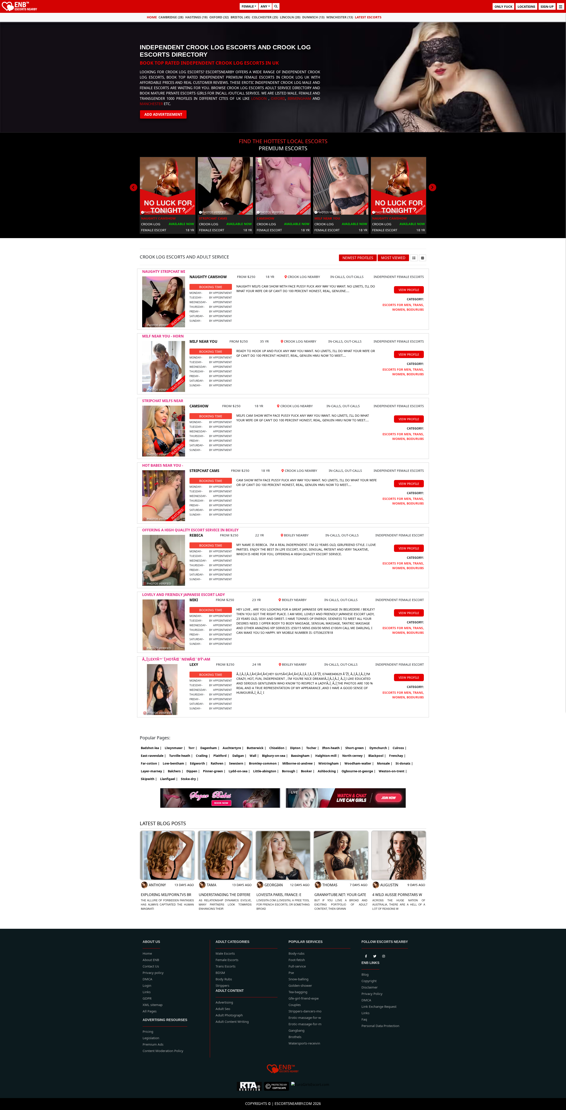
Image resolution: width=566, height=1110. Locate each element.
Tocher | (312, 748)
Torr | (192, 748)
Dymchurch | (379, 748)
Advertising (224, 1002)
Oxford (278, 98)
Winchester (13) (339, 17)
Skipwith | (149, 779)
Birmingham (299, 98)
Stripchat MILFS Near (162, 400)
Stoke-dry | (190, 779)
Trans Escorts (225, 966)
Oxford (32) (219, 17)
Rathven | (218, 763)
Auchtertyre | (233, 748)
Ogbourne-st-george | (359, 771)
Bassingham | (301, 755)
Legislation (151, 1038)
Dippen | (193, 771)
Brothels (295, 1037)
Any (264, 6)
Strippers (222, 985)
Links (147, 992)
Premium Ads (153, 1044)
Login (147, 985)
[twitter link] (366, 955)
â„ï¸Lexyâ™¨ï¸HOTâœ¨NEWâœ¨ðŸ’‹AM (176, 659)
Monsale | (384, 763)
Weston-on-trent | (393, 771)
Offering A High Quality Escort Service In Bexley (190, 530)
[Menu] (560, 6)
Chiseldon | (278, 748)
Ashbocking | (328, 771)
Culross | (400, 748)
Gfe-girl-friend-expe (304, 998)
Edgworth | (199, 763)
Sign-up (547, 6)
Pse (291, 972)
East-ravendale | (153, 755)
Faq (364, 1019)
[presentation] (133, 187)
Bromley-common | (264, 763)
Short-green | (355, 748)
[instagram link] (383, 955)
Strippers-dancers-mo (305, 1011)
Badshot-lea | (151, 748)
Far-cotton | (150, 763)
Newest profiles (357, 257)
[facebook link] (374, 955)
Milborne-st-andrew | (298, 763)
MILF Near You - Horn (163, 336)
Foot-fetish (297, 960)
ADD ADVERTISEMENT (163, 114)
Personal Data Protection (380, 1025)
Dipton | (296, 748)
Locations (526, 6)
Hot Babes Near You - (162, 465)
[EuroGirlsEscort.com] (310, 1086)
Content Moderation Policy (163, 1050)
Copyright (369, 981)
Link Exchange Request (378, 1006)
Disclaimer (369, 987)
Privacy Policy (371, 993)
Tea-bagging (298, 992)
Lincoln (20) (290, 17)
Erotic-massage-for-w (305, 1017)
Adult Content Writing (232, 1021)
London (259, 98)
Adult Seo (223, 1008)
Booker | (308, 771)
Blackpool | (377, 755)
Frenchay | (397, 755)
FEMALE (248, 6)
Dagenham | (210, 748)
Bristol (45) (240, 17)
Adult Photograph (229, 1015)
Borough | (290, 771)
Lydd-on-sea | (239, 771)
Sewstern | (237, 763)
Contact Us (151, 966)
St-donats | (404, 763)
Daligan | (239, 755)
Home (152, 17)
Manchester (151, 103)
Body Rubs (224, 979)
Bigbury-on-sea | (275, 755)
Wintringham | (329, 763)
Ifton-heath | (332, 748)
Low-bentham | (175, 763)
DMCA (147, 979)
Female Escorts (227, 960)
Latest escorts (368, 17)
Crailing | (203, 755)
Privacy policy (153, 972)
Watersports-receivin (304, 1043)
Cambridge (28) (171, 17)
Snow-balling (298, 979)
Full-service (297, 966)
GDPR (147, 998)
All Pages (150, 1011)
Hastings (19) (196, 17)
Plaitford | (221, 755)
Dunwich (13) (313, 17)
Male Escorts (225, 953)
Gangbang (296, 1030)
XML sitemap (153, 1004)
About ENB (151, 960)
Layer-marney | (153, 771)
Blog (365, 974)
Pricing (148, 1031)
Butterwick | (256, 748)
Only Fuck (503, 6)
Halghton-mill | (327, 755)
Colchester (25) (265, 17)
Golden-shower (300, 985)
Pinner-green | (214, 771)
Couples (295, 1004)
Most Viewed (393, 257)
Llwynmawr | (175, 748)
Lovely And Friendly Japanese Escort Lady (183, 594)
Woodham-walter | (359, 763)
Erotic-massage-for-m (305, 1024)
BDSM (220, 972)
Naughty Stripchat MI (163, 271)
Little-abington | (266, 771)
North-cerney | (353, 755)
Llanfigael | (169, 779)
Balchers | (175, 771)
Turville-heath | (181, 755)
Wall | (254, 755)
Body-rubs (296, 953)
